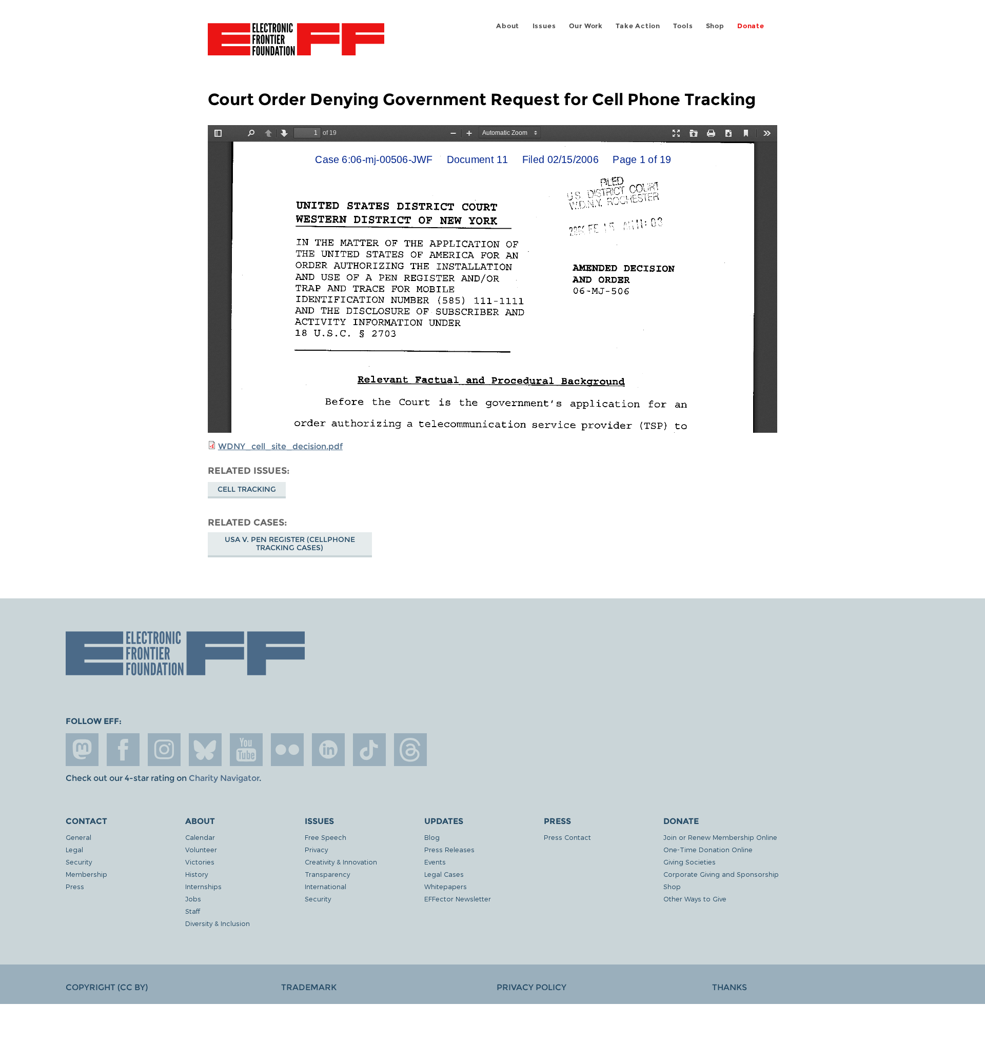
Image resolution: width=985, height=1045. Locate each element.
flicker (287, 749)
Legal (74, 849)
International (325, 886)
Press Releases (449, 849)
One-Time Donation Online (708, 849)
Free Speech (325, 837)
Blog (432, 837)
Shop (715, 26)
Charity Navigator (224, 778)
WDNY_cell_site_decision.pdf (280, 446)
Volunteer (201, 849)
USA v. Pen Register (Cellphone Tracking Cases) (290, 543)
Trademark (309, 987)
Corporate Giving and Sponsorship (721, 874)
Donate (750, 26)
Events (435, 862)
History (196, 874)
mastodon (82, 749)
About (507, 26)
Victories (199, 862)
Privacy (316, 849)
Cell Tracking (247, 489)
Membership (86, 874)
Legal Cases (444, 874)
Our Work (586, 26)
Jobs (193, 898)
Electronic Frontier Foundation (296, 45)
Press (75, 886)
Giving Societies (689, 862)
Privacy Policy (531, 987)
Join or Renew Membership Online (720, 837)
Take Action (638, 26)
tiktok (369, 749)
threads (410, 749)
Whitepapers (445, 886)
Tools (683, 26)
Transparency (327, 874)
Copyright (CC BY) (107, 987)
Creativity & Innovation (341, 862)
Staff (192, 911)
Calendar (200, 837)
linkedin (328, 749)
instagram (164, 749)
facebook (123, 749)
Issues (544, 26)
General (78, 837)
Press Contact (567, 837)
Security (79, 862)
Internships (203, 886)
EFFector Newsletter (457, 898)
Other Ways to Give (694, 898)
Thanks (729, 987)
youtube (246, 749)
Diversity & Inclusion (217, 923)
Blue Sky (205, 749)
